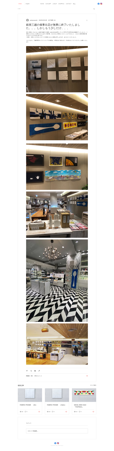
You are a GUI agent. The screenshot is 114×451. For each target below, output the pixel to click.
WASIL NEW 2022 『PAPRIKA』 (81, 406)
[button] (94, 8)
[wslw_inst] (101, 4)
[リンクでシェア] (39, 371)
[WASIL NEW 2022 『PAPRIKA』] (84, 395)
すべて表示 (93, 385)
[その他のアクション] (87, 20)
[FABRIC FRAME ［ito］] (30, 395)
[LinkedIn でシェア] (35, 371)
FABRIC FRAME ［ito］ (28, 405)
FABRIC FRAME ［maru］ (56, 405)
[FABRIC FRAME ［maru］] (57, 395)
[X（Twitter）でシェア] (31, 371)
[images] (98, 4)
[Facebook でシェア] (27, 371)
